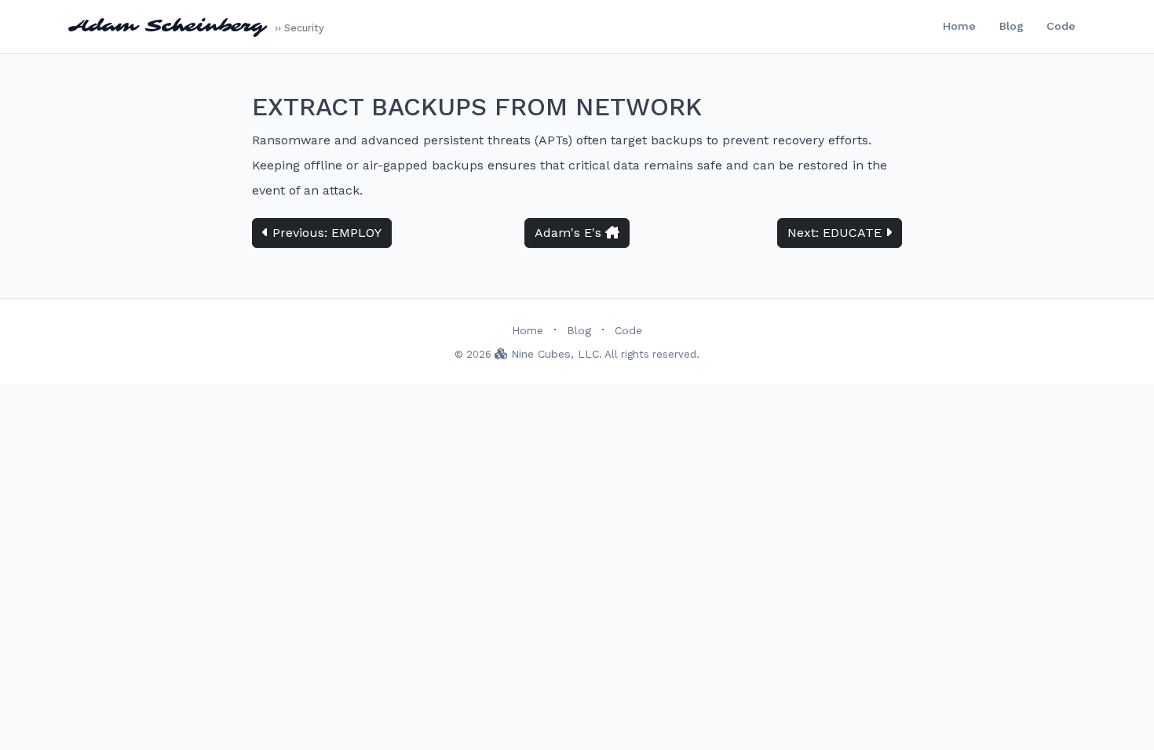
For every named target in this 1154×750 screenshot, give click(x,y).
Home (959, 26)
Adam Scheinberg (196, 26)
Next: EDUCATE (836, 232)
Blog (1011, 26)
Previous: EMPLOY (325, 232)
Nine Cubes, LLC (553, 354)
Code (1060, 26)
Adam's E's (570, 232)
